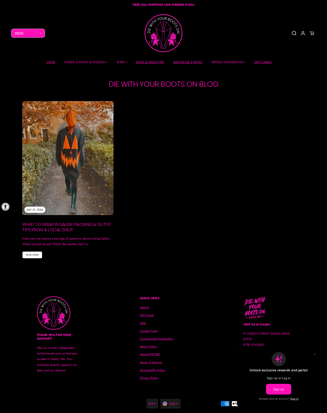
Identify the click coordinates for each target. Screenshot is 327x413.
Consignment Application (156, 338)
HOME (50, 62)
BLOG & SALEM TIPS (150, 62)
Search (144, 307)
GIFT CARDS (263, 62)
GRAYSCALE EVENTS (187, 62)
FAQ (143, 323)
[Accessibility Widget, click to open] (5, 206)
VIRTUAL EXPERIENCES (227, 62)
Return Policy (148, 346)
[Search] (294, 33)
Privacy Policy (149, 378)
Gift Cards (147, 315)
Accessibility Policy (152, 370)
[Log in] (303, 33)
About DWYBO (150, 354)
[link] (60, 313)
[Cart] (312, 33)
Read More (32, 254)
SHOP (121, 62)
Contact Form (149, 331)
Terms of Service (151, 362)
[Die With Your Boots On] (163, 33)
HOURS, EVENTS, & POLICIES (85, 62)
